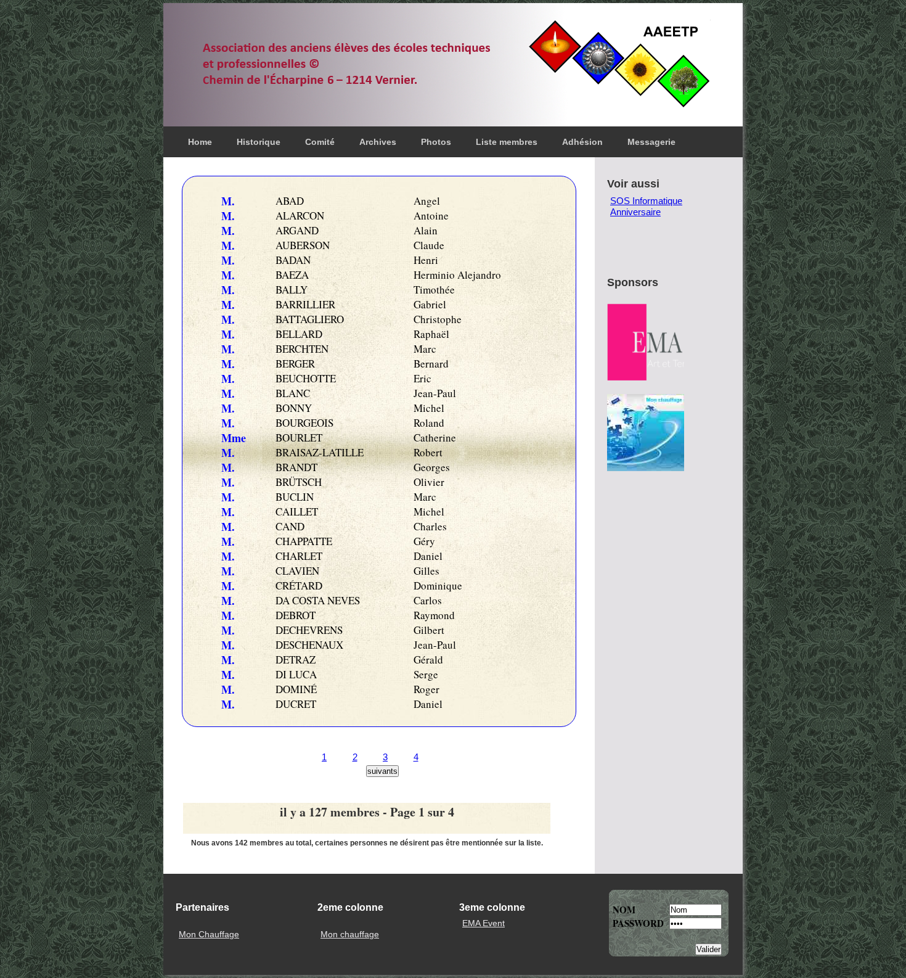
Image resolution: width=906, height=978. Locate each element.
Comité (320, 142)
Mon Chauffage (209, 934)
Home (200, 142)
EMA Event (483, 923)
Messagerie (651, 142)
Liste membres (506, 142)
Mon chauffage (349, 934)
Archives (377, 142)
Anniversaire (635, 212)
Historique (258, 142)
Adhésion (582, 142)
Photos (436, 142)
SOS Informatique (646, 200)
